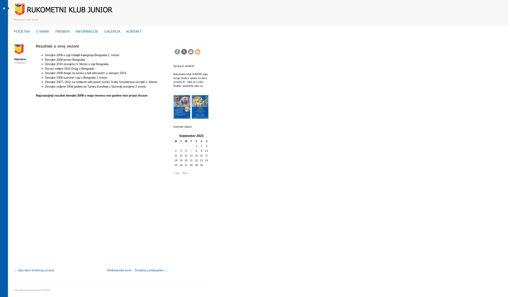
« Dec (176, 173)
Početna (22, 31)
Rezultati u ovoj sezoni (57, 46)
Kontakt (134, 31)
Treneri (62, 31)
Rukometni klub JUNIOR (38, 290)
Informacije (87, 31)
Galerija (112, 31)
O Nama (42, 31)
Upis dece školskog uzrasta (34, 270)
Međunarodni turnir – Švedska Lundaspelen (137, 270)
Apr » (185, 173)
